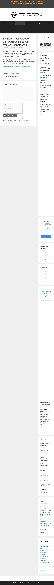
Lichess (27, 4)
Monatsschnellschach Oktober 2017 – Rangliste (14, 70)
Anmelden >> (43, 570)
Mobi (45, 428)
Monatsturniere (19, 23)
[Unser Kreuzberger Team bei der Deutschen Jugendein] (46, 233)
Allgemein (6, 73)
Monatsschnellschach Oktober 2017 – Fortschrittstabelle (16, 66)
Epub (48, 428)
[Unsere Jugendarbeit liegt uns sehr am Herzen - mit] (49, 233)
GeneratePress (37, 582)
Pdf (41, 428)
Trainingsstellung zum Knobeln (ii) (11, 76)
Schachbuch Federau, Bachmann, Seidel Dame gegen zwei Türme (46, 293)
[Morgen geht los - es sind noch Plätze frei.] (42, 233)
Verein (4, 23)
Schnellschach (19, 73)
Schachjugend (47, 23)
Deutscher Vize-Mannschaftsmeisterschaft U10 (45, 452)
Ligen (10, 23)
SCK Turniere (29, 23)
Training (38, 23)
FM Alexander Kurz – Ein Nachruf (45, 514)
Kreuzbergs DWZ (44, 562)
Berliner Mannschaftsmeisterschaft (45, 546)
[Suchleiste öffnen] (27, 31)
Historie (26, 27)
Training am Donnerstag (9, 74)
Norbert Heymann (44, 506)
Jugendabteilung (44, 77)
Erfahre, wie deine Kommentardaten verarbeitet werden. (16, 120)
